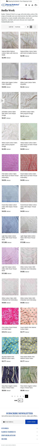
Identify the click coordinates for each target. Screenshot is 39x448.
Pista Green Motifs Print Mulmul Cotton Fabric (27, 357)
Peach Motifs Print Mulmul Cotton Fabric (28, 328)
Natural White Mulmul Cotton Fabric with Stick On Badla (10, 53)
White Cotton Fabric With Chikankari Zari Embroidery (28, 268)
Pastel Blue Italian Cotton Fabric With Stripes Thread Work (9, 206)
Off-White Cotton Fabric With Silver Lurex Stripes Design (9, 113)
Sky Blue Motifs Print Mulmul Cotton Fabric (8, 357)
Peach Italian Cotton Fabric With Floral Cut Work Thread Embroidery (28, 175)
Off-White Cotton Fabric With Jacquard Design (27, 112)
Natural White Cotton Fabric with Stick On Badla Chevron (28, 52)
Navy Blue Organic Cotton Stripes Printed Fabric (9, 387)
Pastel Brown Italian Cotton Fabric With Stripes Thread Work (28, 206)
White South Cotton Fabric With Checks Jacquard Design (9, 144)
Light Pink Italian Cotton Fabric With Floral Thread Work (9, 268)
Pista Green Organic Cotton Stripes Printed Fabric (28, 387)
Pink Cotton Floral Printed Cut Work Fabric (9, 328)
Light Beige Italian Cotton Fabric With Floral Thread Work (27, 237)
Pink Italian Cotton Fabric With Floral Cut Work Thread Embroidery (10, 175)
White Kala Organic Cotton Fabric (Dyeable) (9, 83)
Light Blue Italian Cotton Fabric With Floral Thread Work (9, 237)
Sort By (11, 27)
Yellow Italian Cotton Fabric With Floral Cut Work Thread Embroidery (28, 144)
